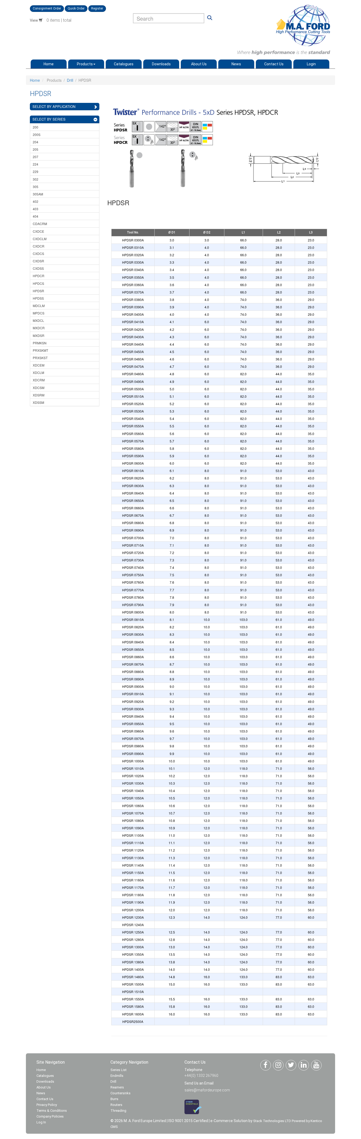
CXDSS (38, 268)
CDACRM (40, 223)
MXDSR (38, 335)
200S (36, 134)
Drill (70, 80)
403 (35, 209)
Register (97, 8)
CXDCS (38, 253)
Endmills (116, 1076)
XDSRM (38, 395)
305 (35, 186)
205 (35, 149)
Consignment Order (47, 8)
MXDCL (38, 320)
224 (35, 164)
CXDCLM (40, 238)
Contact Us (274, 64)
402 (35, 201)
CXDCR (38, 246)
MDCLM (39, 305)
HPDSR (38, 291)
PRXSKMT (40, 350)
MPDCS (38, 313)
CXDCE (38, 231)
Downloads (161, 64)
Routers (116, 1105)
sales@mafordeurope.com (207, 1090)
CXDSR (38, 261)
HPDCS (38, 283)
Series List (118, 1070)
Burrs (114, 1099)
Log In (41, 1122)
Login (311, 64)
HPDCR (38, 275)
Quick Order (76, 8)
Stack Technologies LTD (272, 1121)
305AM (38, 194)
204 (35, 142)
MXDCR (39, 328)
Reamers (117, 1087)
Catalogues (123, 64)
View (34, 20)
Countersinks (120, 1093)
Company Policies (50, 1116)
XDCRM (39, 380)
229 (35, 171)
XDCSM (38, 387)
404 (35, 216)
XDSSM (38, 402)
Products (85, 64)
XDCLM (38, 372)
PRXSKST (40, 357)
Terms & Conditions (51, 1111)
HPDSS (38, 298)
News (236, 64)
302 (35, 179)
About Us (199, 64)
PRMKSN (40, 343)
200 (35, 127)
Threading (118, 1111)
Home (49, 64)
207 (35, 156)
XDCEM (38, 365)
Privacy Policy (46, 1105)
